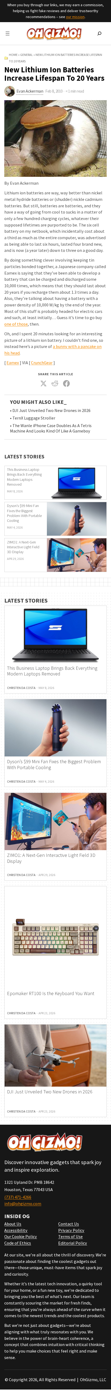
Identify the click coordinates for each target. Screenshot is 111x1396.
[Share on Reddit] (55, 383)
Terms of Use (70, 1236)
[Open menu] (7, 33)
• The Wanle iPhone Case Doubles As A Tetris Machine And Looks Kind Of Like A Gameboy (51, 428)
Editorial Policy (72, 1243)
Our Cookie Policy (20, 1236)
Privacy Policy (71, 1230)
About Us (12, 1223)
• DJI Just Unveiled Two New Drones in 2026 (50, 410)
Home (13, 55)
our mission (75, 16)
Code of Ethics (17, 1243)
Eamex (12, 362)
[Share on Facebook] (66, 383)
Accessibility (15, 1230)
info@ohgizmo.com (22, 1203)
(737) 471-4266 (17, 1197)
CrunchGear (42, 362)
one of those (16, 324)
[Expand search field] (99, 33)
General (26, 55)
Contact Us (68, 1223)
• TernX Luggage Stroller (32, 418)
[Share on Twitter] (43, 383)
